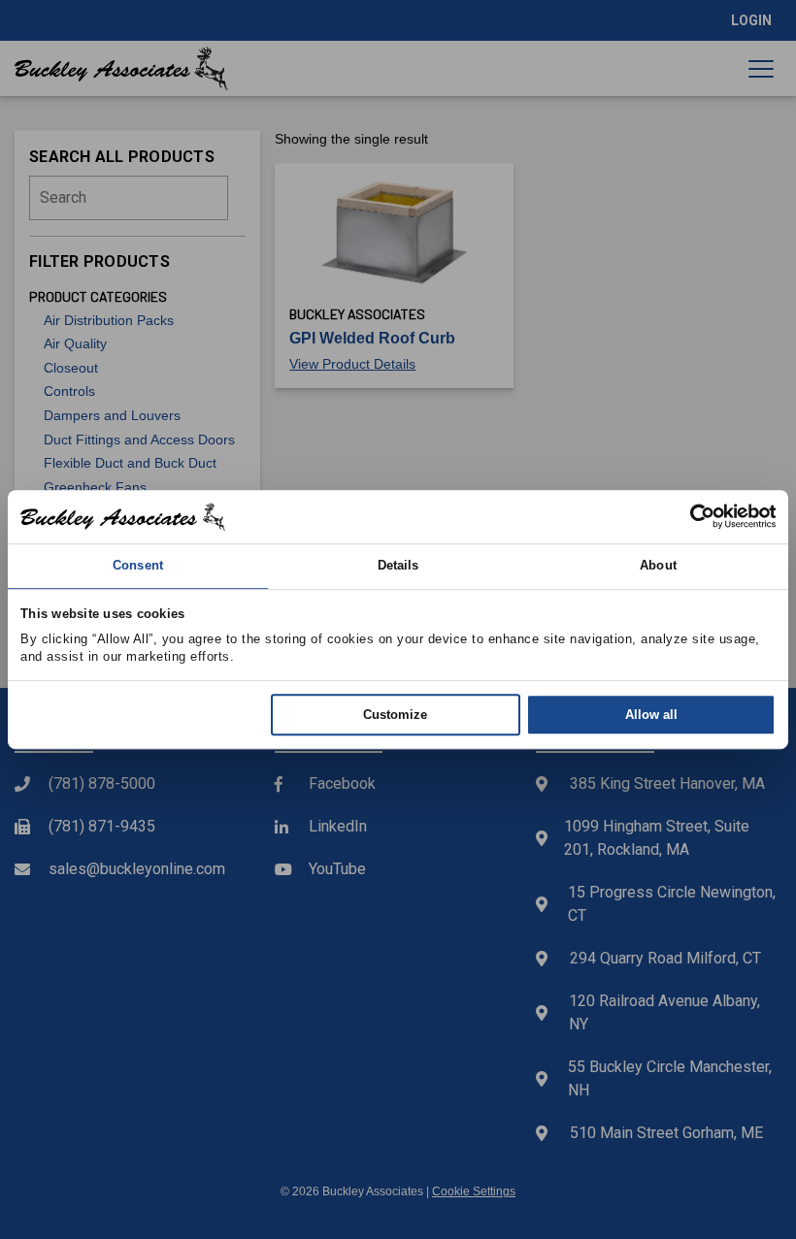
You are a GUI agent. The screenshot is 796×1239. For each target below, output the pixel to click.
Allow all (651, 714)
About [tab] (658, 566)
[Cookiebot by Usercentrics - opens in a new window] (691, 517)
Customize (395, 714)
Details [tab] (398, 566)
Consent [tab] (138, 566)
